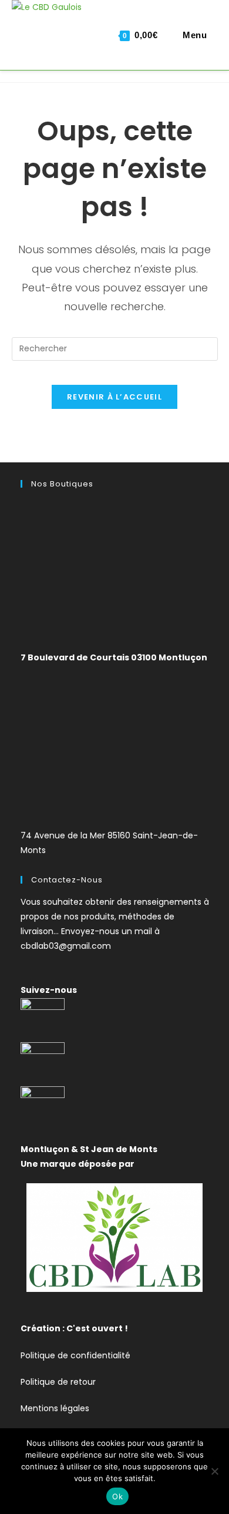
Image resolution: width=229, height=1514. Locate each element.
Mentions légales (55, 1408)
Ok (117, 1496)
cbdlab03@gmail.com (66, 946)
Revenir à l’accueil (114, 396)
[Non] (214, 1471)
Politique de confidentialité (75, 1355)
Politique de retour (58, 1382)
